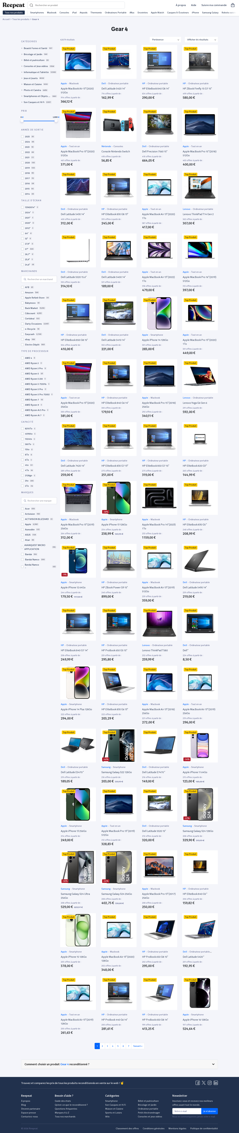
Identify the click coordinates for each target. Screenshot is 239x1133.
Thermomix (96, 12)
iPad (74, 12)
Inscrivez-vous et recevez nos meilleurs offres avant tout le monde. (192, 1103)
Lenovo (187, 209)
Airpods (83, 12)
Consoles (64, 12)
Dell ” (185, 650)
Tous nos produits (14, 12)
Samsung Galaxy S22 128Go (116, 772)
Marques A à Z (62, 1112)
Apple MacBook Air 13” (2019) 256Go (199, 711)
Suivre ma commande (214, 5)
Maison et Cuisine (114, 1108)
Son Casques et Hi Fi (115, 1105)
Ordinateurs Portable (115, 12)
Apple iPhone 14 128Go (155, 339)
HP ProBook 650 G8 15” (155, 956)
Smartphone (157, 335)
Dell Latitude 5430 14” (73, 214)
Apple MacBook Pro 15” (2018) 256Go (159, 404)
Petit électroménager (149, 1112)
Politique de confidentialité (204, 1128)
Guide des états (63, 1101)
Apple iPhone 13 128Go (114, 524)
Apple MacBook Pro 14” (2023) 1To (159, 526)
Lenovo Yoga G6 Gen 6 (195, 402)
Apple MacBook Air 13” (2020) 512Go (77, 90)
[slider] (22, 121)
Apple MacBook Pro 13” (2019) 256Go (77, 526)
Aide (193, 5)
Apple (64, 83)
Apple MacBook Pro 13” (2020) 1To (199, 341)
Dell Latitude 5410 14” (113, 339)
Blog (23, 1105)
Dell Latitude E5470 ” (72, 772)
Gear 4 (64, 1064)
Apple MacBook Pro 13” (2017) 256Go (159, 895)
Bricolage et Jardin (147, 1105)
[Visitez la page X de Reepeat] (204, 1083)
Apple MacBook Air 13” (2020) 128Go (117, 958)
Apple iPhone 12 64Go (73, 587)
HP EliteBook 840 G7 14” (74, 650)
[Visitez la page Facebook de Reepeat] (198, 1083)
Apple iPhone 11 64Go (195, 772)
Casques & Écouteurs (178, 12)
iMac (132, 12)
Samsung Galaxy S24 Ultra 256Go (75, 895)
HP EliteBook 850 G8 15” (74, 339)
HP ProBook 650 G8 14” (155, 1019)
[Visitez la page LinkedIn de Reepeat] (216, 1083)
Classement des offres (127, 1128)
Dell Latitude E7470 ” (153, 772)
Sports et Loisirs (113, 1112)
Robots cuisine (229, 12)
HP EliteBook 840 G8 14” (155, 88)
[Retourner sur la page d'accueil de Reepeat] (14, 5)
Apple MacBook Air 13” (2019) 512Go (158, 589)
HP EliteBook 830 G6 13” (114, 709)
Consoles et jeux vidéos (150, 1116)
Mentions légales (177, 1128)
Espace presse (28, 1112)
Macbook (51, 12)
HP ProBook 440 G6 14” (114, 1019)
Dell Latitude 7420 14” (73, 465)
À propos (181, 5)
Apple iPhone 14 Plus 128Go (76, 709)
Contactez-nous (29, 1116)
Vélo (107, 1116)
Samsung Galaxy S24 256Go (116, 893)
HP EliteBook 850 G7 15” (155, 465)
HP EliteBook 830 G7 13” (114, 465)
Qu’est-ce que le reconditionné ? (71, 1105)
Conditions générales (154, 1128)
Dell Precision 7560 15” (154, 151)
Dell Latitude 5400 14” (113, 277)
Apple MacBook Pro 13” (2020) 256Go (77, 404)
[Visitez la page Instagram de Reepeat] (210, 1083)
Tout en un (74, 146)
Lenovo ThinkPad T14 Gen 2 (198, 214)
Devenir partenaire (30, 1108)
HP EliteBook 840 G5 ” (195, 893)
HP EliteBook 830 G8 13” (114, 214)
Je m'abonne (209, 1111)
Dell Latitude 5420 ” (193, 956)
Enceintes (143, 12)
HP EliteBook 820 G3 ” (195, 465)
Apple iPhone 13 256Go (73, 831)
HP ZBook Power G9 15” (114, 587)
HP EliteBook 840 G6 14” (114, 402)
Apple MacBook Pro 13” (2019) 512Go (118, 832)
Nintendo (106, 146)
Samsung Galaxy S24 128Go (198, 831)
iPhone (195, 12)
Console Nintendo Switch (115, 151)
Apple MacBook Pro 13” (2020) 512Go (77, 153)
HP (144, 83)
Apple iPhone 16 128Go (196, 1019)
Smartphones (37, 12)
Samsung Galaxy (210, 12)
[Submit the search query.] (25, 279)
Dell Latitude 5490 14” (195, 587)
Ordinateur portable (118, 83)
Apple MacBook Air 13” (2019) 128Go (77, 1021)
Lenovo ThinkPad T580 (155, 650)
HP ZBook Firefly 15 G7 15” (197, 88)
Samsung (106, 767)
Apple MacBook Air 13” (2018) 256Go (158, 711)
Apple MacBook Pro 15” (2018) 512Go (199, 153)
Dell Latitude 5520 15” (154, 831)
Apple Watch (157, 12)
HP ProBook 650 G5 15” (114, 650)
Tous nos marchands (65, 1116)
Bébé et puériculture (148, 1101)
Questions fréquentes (66, 1108)
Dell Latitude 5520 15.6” (73, 277)
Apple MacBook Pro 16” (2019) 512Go (199, 279)
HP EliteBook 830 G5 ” (195, 524)
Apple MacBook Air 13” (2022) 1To (158, 279)
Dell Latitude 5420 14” (113, 88)
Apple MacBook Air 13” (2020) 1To (158, 216)
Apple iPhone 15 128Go (74, 956)
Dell (103, 83)
